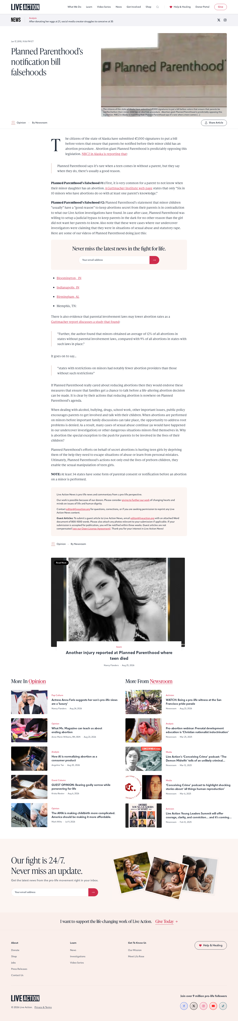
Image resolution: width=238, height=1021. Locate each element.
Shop (148, 6)
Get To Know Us (137, 942)
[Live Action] (25, 7)
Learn (89, 6)
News (119, 6)
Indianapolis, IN (68, 287)
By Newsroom (39, 122)
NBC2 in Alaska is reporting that (104, 154)
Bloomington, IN (69, 278)
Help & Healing (182, 6)
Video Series (104, 6)
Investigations (77, 956)
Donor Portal (202, 6)
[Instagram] (225, 20)
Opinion (21, 122)
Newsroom (161, 681)
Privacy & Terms (43, 1007)
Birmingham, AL (68, 296)
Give (220, 6)
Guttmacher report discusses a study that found (85, 321)
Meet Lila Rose (136, 956)
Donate (15, 950)
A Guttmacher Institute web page (128, 188)
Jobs (13, 962)
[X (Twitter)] (219, 20)
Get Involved (134, 6)
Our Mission (134, 950)
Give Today (164, 921)
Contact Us (17, 975)
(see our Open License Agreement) (91, 528)
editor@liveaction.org (78, 509)
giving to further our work (135, 500)
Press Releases (19, 969)
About (14, 942)
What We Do (74, 6)
